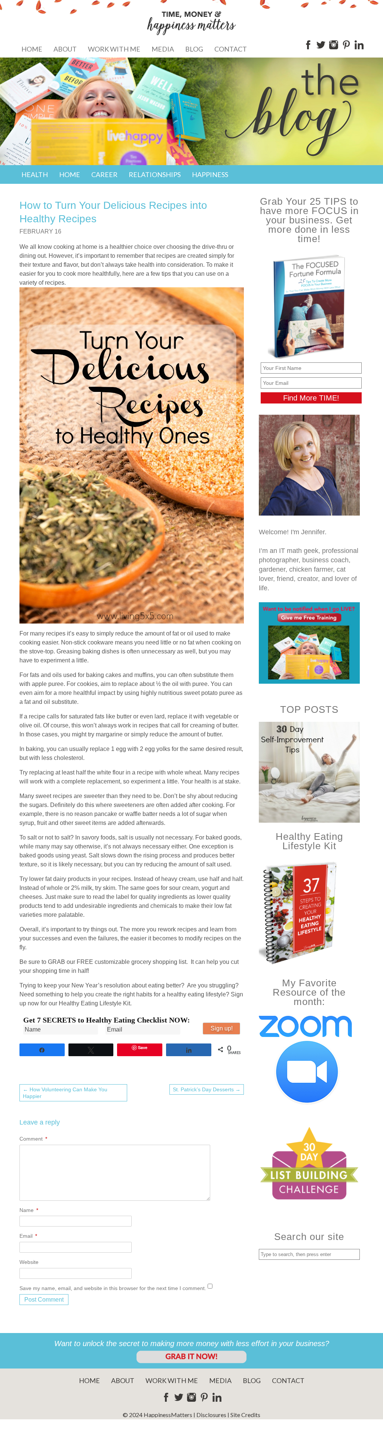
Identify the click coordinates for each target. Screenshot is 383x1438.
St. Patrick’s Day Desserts (206, 1089)
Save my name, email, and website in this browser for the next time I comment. (112, 1288)
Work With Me (114, 49)
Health (34, 174)
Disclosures (211, 1414)
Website (29, 1262)
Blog (194, 49)
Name (28, 1210)
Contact (230, 49)
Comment (33, 1139)
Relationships (155, 174)
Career (104, 174)
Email (28, 1236)
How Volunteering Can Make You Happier (65, 1092)
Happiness (210, 174)
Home (31, 49)
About (65, 49)
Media (162, 49)
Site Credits (245, 1414)
